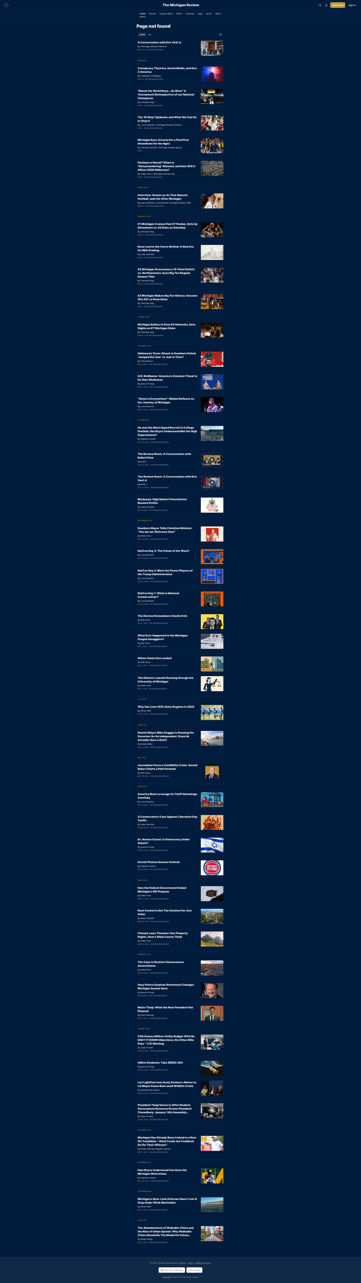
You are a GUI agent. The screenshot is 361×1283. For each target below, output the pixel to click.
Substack (166, 1277)
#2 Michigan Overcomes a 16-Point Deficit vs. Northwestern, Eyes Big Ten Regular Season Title (166, 273)
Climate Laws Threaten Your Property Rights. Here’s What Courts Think (163, 935)
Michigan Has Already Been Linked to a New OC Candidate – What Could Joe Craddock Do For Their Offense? (167, 1141)
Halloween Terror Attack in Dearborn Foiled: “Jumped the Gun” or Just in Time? (167, 355)
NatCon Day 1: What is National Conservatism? (158, 595)
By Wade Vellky (145, 743)
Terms (190, 1263)
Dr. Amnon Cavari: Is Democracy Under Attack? (164, 841)
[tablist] (145, 34)
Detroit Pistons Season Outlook (159, 862)
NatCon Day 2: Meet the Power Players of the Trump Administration (165, 572)
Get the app (194, 1270)
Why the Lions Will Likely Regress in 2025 (166, 706)
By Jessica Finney (146, 383)
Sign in (352, 5)
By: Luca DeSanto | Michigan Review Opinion (160, 124)
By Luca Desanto (146, 406)
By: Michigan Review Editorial (152, 46)
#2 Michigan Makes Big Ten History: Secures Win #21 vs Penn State (167, 297)
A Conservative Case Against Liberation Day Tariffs (167, 818)
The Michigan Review (154, 50)
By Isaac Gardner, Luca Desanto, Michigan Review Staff (164, 202)
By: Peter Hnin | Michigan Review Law (156, 173)
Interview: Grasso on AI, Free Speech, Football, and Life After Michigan (163, 197)
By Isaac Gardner (146, 254)
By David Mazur (145, 361)
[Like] (139, 53)
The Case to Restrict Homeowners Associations (161, 963)
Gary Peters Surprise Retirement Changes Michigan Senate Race (166, 986)
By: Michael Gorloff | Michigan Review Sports (160, 147)
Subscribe (338, 5)
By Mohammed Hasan (148, 1090)
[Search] (320, 5)
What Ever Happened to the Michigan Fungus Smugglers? (163, 637)
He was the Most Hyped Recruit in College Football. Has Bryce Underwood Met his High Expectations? (167, 431)
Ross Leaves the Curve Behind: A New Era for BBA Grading (166, 248)
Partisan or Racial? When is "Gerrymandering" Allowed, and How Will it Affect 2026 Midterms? (166, 166)
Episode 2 (142, 484)
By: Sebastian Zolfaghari (149, 75)
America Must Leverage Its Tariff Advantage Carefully (167, 795)
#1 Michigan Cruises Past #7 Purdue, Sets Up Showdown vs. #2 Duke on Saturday (167, 225)
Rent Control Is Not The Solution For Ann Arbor (165, 912)
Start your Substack (173, 1270)
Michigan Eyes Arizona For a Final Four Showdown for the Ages (163, 141)
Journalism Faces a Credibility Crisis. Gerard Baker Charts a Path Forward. (167, 767)
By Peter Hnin (144, 535)
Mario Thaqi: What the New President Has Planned (165, 1009)
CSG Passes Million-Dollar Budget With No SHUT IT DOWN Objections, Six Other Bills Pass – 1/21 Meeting (166, 1040)
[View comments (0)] (158, 53)
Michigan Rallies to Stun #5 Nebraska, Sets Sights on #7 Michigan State (166, 326)
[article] (180, 48)
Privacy (182, 1263)
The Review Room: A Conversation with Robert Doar (164, 455)
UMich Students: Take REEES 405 (160, 1062)
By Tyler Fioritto (145, 1047)
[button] (142, 13)
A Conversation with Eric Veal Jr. (160, 42)
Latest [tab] (142, 34)
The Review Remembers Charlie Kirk (162, 616)
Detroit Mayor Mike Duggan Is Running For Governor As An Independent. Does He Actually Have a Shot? (166, 736)
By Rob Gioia (144, 619)
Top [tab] (149, 34)
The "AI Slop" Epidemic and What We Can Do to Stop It (167, 119)
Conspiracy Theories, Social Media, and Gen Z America (167, 70)
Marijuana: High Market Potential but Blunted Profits (162, 501)
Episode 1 (142, 461)
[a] (212, 460)
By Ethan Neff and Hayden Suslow (154, 1148)
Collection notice (203, 1263)
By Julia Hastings (146, 1015)
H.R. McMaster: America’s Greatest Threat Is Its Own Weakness (167, 377)
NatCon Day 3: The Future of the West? (164, 550)
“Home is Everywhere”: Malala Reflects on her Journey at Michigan (166, 400)
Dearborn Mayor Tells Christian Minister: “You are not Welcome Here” (165, 530)
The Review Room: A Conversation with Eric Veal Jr (167, 478)
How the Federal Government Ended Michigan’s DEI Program (162, 889)
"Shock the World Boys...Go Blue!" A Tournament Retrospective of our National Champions (166, 94)
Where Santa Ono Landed (154, 658)
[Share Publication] (326, 5)
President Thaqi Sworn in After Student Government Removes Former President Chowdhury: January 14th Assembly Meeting (165, 1108)
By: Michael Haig (146, 102)
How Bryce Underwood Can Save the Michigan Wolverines (162, 1172)
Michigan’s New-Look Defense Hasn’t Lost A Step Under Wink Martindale (167, 1200)
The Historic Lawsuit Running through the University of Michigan (165, 679)
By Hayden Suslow (147, 438)
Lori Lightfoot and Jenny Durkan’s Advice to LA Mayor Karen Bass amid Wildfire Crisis (167, 1084)
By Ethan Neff (144, 710)
